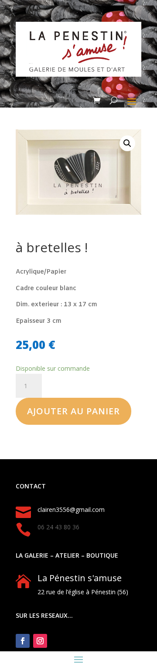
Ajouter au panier (73, 411)
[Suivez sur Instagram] (40, 641)
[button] (127, 143)
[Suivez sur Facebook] (23, 641)
